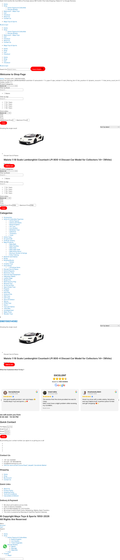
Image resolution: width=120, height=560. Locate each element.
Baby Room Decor (15, 251)
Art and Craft (8, 239)
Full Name (3, 427)
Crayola (6, 553)
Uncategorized (9, 310)
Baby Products (8, 242)
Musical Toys (8, 283)
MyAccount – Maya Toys (12, 11)
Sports (6, 301)
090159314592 (8, 321)
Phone (2, 431)
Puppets (6, 289)
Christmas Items (14, 267)
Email (2, 429)
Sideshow (12, 232)
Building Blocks (9, 260)
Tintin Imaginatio (16, 543)
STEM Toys (7, 303)
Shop (5, 6)
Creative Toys (8, 264)
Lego (9, 552)
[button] (118, 400)
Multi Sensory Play (10, 282)
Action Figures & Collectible (17, 8)
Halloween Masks (9, 276)
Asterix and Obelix (15, 223)
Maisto (13, 546)
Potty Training (14, 255)
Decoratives (8, 266)
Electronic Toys (9, 273)
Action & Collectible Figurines (13, 219)
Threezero (12, 233)
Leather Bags (8, 278)
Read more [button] (24, 408)
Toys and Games (9, 307)
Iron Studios (13, 228)
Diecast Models (13, 9)
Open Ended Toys (9, 287)
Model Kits (7, 280)
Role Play (7, 292)
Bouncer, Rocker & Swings (18, 253)
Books (6, 258)
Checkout (7, 15)
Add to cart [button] (9, 166)
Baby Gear (12, 248)
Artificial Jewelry (9, 240)
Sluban (11, 262)
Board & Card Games (11, 257)
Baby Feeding (13, 246)
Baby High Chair (14, 249)
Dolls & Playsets (9, 271)
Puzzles (6, 291)
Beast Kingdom (14, 224)
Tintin (11, 235)
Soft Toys (7, 298)
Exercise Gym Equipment (12, 274)
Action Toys (8, 237)
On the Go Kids (9, 285)
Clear (3, 123)
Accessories (8, 217)
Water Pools (8, 312)
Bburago (14, 548)
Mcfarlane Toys (14, 230)
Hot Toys (12, 226)
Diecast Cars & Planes (11, 269)
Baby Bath (12, 244)
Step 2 (6, 305)
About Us (7, 16)
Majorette (14, 550)
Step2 (9, 555)
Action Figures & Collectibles (17, 537)
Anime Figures (14, 221)
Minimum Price (7, 120)
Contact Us (7, 18)
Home (6, 4)
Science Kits (8, 294)
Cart (5, 13)
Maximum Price (21, 120)
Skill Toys (7, 296)
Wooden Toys (8, 314)
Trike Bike (7, 308)
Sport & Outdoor (9, 299)
